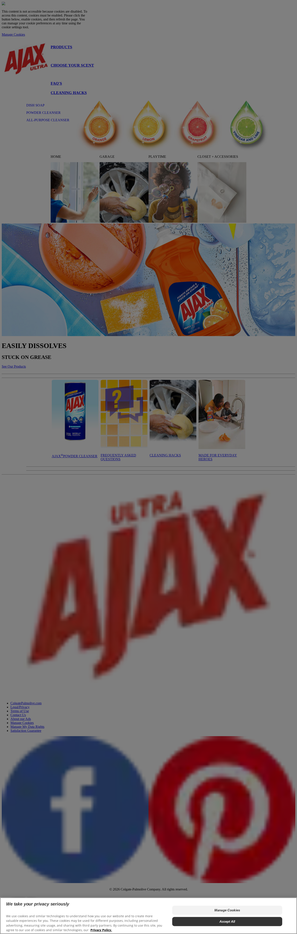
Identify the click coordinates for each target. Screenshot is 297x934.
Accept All (227, 921)
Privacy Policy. (101, 930)
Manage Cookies (227, 910)
